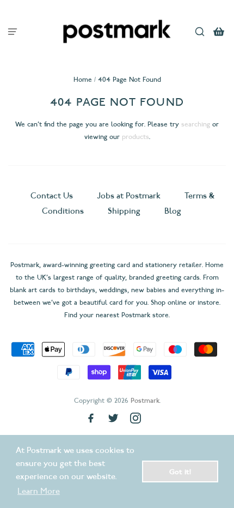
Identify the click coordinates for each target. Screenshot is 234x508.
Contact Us (52, 196)
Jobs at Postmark (129, 196)
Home (82, 79)
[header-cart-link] (219, 31)
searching (195, 124)
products (135, 136)
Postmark (145, 400)
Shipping (124, 211)
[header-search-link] (200, 31)
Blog (172, 211)
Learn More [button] (38, 491)
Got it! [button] (180, 471)
